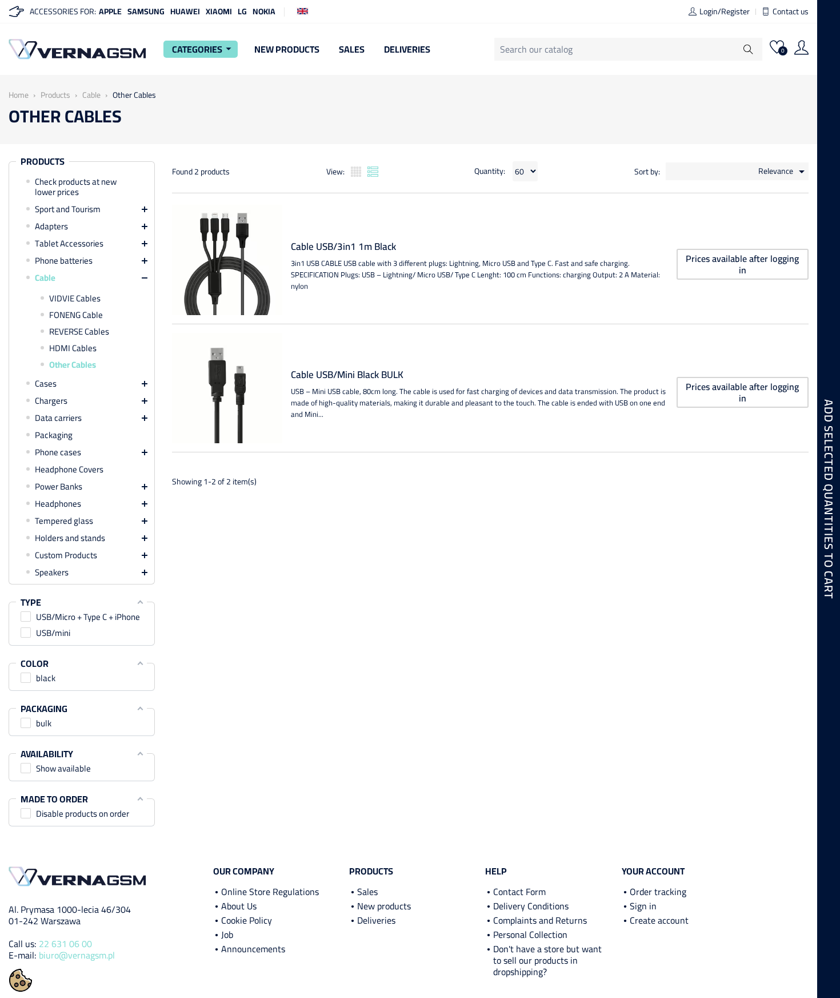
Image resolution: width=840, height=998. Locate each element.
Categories (203, 49)
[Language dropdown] (302, 10)
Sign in (643, 905)
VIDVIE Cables (75, 298)
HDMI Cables (73, 348)
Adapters (51, 226)
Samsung (146, 11)
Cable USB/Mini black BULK (347, 375)
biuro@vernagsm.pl (77, 955)
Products (43, 162)
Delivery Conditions (531, 905)
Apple (110, 11)
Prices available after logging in (742, 264)
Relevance (783, 171)
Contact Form (519, 891)
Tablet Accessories (69, 243)
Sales (352, 49)
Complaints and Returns (540, 920)
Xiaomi (219, 11)
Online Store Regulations (270, 891)
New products (384, 905)
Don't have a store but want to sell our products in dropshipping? (547, 960)
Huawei (185, 11)
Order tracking (658, 891)
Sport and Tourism (68, 209)
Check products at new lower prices (76, 187)
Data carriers (58, 418)
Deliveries (407, 49)
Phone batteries (64, 261)
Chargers (51, 401)
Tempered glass (64, 521)
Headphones (58, 504)
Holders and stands (70, 538)
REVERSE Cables (79, 332)
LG (242, 11)
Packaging (54, 435)
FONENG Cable (76, 315)
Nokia (264, 11)
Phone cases (58, 452)
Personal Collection (530, 934)
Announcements (253, 948)
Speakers (52, 572)
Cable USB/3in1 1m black (343, 247)
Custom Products (66, 555)
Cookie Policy (246, 920)
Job (227, 934)
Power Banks (58, 487)
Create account (659, 920)
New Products (286, 49)
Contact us (791, 11)
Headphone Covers (69, 469)
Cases (46, 384)
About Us (239, 905)
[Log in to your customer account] (801, 49)
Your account (653, 871)
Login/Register (724, 11)
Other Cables (72, 365)
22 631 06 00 (65, 943)
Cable (45, 278)
